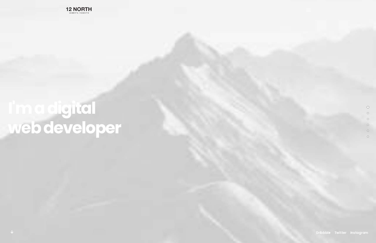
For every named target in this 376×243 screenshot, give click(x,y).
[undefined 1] (368, 113)
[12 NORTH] (78, 10)
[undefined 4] (368, 130)
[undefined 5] (368, 136)
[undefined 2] (368, 119)
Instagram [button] (359, 232)
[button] (309, 10)
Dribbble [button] (323, 232)
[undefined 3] (368, 125)
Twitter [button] (340, 232)
